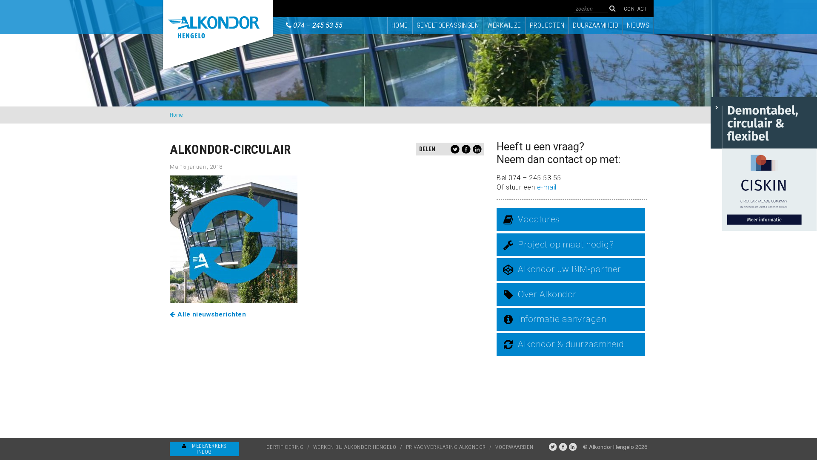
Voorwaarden (514, 447)
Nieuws (638, 25)
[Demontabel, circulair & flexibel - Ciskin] (764, 163)
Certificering (285, 447)
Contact (636, 9)
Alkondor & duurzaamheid (571, 344)
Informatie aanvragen (562, 319)
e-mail (547, 187)
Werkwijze (504, 25)
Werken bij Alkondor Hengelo (355, 447)
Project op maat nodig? (566, 244)
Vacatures (539, 219)
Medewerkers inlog (208, 449)
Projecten (547, 25)
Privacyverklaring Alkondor (446, 447)
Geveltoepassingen (448, 25)
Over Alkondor (547, 294)
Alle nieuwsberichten (211, 314)
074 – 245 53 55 (318, 25)
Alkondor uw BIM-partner (569, 269)
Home (399, 25)
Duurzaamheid (595, 25)
